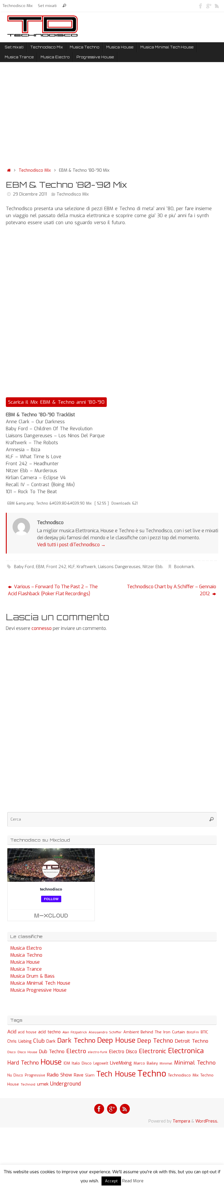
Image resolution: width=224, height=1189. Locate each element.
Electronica (186, 1050)
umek (42, 1084)
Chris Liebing (19, 1041)
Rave (78, 1075)
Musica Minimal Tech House (40, 983)
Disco (11, 1052)
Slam (89, 1075)
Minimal (166, 1063)
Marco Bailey (146, 1063)
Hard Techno (23, 1062)
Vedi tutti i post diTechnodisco (71, 545)
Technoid (28, 1084)
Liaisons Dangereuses (119, 567)
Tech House (116, 1074)
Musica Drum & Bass (32, 976)
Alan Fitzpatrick (74, 1032)
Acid (11, 1032)
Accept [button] (111, 1181)
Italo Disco (82, 1063)
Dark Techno (76, 1040)
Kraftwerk (86, 567)
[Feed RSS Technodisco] (217, 5)
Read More (133, 1181)
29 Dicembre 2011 (30, 194)
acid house (27, 1032)
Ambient (131, 1032)
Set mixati (47, 5)
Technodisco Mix (18, 5)
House (51, 1062)
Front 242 (56, 567)
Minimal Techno (195, 1062)
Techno (151, 1073)
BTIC (204, 1032)
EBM (40, 567)
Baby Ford (24, 567)
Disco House (27, 1052)
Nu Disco (15, 1075)
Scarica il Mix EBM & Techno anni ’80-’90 (56, 402)
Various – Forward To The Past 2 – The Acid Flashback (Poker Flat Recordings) (53, 590)
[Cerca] (64, 5)
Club (39, 1040)
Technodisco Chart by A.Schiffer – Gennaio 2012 (171, 590)
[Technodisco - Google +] (209, 5)
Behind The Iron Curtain (163, 1032)
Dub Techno (51, 1052)
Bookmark (184, 567)
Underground (65, 1084)
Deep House (116, 1040)
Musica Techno (26, 955)
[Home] (9, 170)
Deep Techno (155, 1041)
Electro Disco (123, 1052)
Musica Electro (26, 948)
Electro (76, 1051)
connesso (42, 628)
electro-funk (97, 1052)
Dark (50, 1041)
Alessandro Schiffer (105, 1032)
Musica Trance (26, 969)
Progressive (35, 1075)
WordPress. (206, 1121)
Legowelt (100, 1063)
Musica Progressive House (38, 990)
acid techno (49, 1032)
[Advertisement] (112, 116)
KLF (71, 567)
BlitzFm (193, 1032)
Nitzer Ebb (152, 567)
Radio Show (59, 1075)
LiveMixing (121, 1063)
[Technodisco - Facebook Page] (201, 5)
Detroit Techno (191, 1041)
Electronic (152, 1051)
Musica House (25, 962)
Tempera (181, 1121)
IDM (67, 1063)
